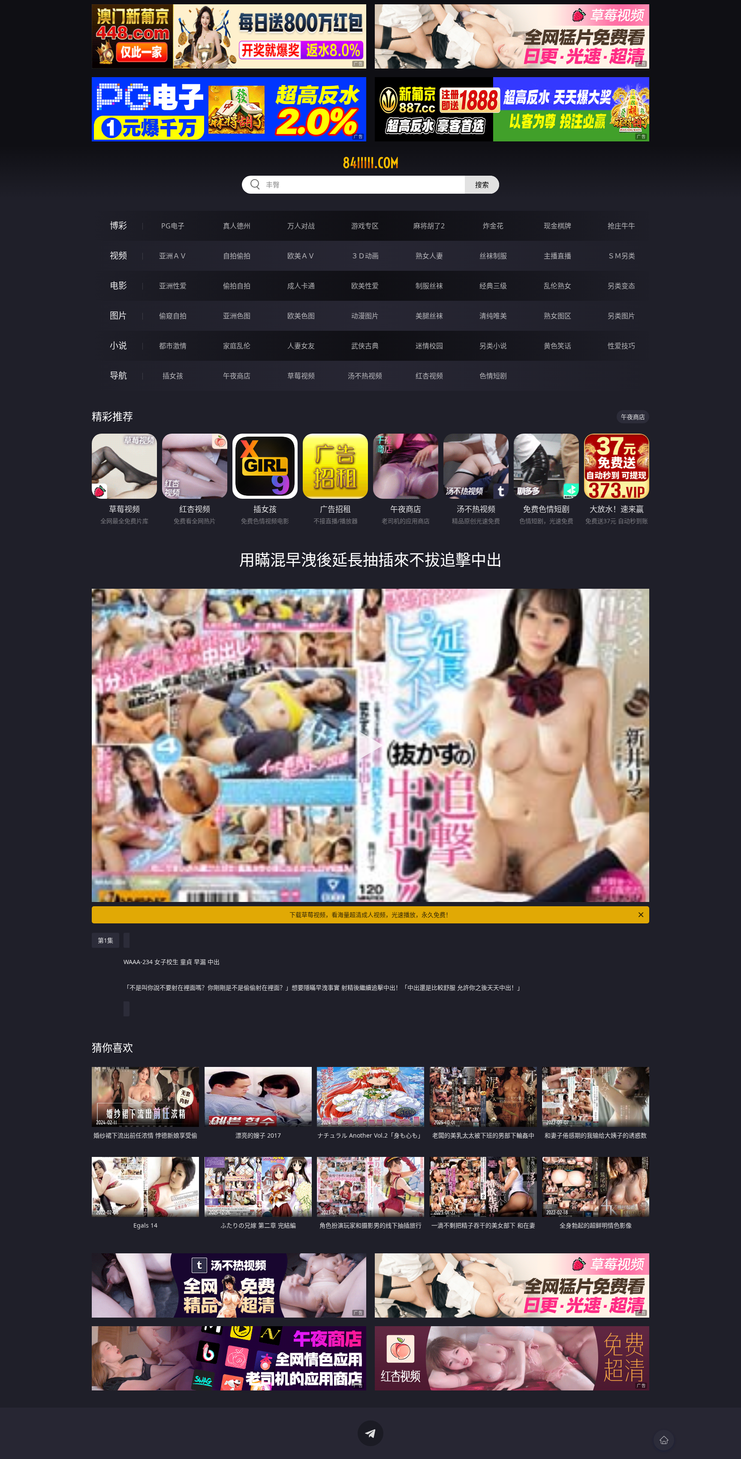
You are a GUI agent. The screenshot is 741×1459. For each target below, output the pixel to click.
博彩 (118, 225)
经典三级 (493, 286)
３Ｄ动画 (365, 256)
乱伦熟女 (557, 286)
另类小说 (493, 346)
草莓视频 (301, 375)
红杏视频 (429, 375)
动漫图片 (365, 316)
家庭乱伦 (236, 346)
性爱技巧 (621, 346)
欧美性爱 (365, 286)
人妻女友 (301, 346)
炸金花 (493, 226)
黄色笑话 (557, 346)
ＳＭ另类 (621, 256)
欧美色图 (301, 316)
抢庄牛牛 (621, 226)
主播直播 (557, 256)
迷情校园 (429, 346)
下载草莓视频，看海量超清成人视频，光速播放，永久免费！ (370, 915)
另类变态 (621, 286)
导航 (118, 375)
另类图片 (621, 316)
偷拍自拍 (236, 286)
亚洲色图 (236, 316)
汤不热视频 (365, 375)
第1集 (105, 940)
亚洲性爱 (173, 286)
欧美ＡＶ (301, 256)
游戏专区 (365, 226)
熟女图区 (557, 316)
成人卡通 (301, 286)
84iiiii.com (371, 162)
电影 (118, 285)
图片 (118, 315)
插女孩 (173, 375)
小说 (118, 345)
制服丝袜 (429, 286)
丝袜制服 (493, 256)
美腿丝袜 (429, 316)
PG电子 (172, 226)
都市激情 (173, 346)
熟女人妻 (429, 256)
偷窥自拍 (173, 316)
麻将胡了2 (429, 226)
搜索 (482, 184)
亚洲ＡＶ (173, 256)
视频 (118, 255)
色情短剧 (493, 375)
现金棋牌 (557, 226)
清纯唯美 (493, 316)
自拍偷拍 (236, 256)
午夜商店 (236, 375)
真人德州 (236, 226)
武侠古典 (365, 346)
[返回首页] (664, 1440)
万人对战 (301, 226)
